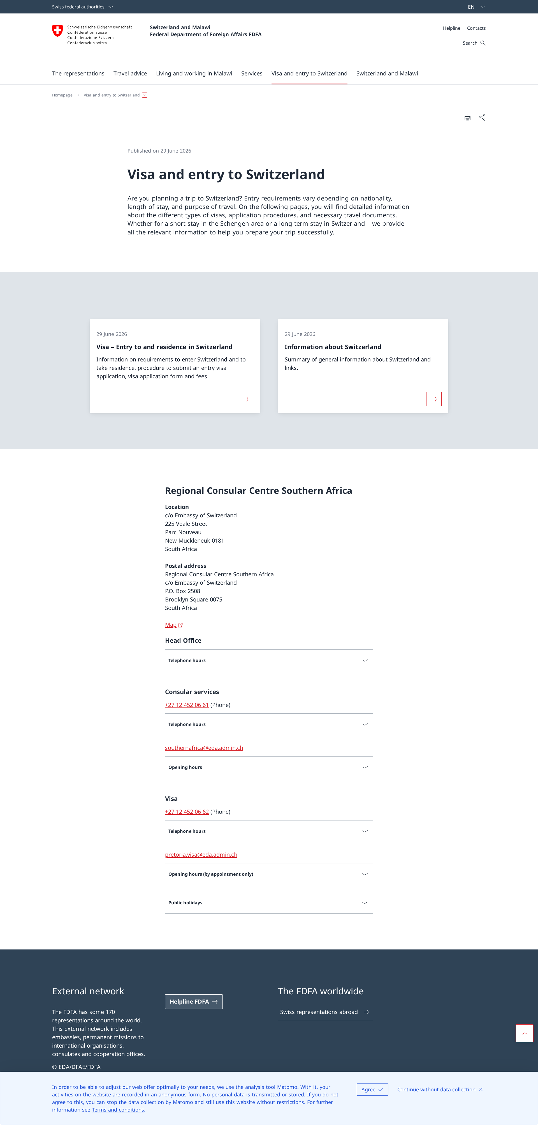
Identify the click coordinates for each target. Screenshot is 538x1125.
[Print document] (467, 117)
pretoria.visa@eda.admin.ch (201, 854)
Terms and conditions (118, 1109)
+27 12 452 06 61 (187, 705)
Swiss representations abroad (319, 1012)
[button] (78, 73)
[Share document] (482, 117)
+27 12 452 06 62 (187, 811)
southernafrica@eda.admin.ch (204, 747)
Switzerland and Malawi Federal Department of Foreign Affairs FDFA (205, 31)
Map (171, 624)
